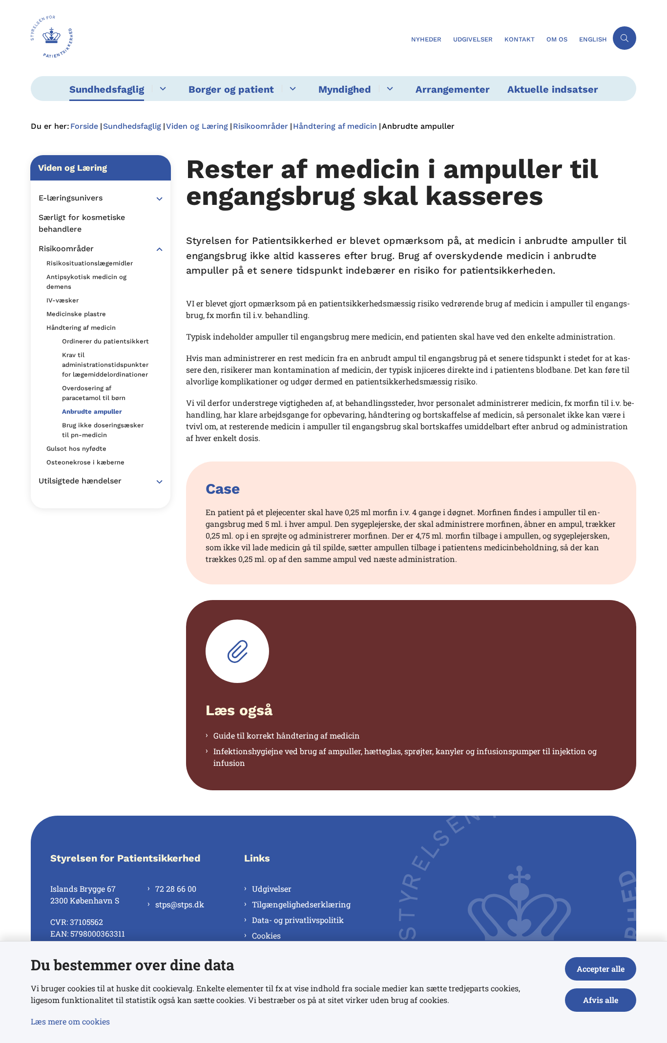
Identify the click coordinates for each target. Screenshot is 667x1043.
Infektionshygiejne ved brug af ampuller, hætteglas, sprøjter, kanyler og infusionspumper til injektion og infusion (405, 757)
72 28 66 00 (175, 888)
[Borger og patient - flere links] (291, 88)
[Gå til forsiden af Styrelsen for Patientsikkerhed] (218, 38)
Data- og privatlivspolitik (298, 920)
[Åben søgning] (624, 38)
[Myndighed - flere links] (388, 88)
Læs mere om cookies (70, 1021)
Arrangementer (453, 89)
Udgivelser (272, 888)
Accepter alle (601, 968)
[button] (157, 198)
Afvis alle (600, 1000)
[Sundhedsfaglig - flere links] (161, 88)
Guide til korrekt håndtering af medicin (286, 735)
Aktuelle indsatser (552, 89)
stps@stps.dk (179, 904)
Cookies (266, 935)
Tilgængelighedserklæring (301, 904)
